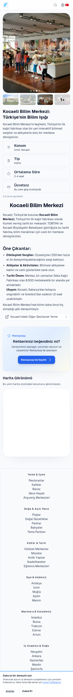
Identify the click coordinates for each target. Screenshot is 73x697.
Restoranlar (36, 480)
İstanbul (36, 617)
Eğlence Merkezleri (36, 566)
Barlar (36, 489)
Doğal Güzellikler (36, 519)
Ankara (36, 656)
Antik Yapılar (36, 557)
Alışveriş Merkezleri (36, 497)
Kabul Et (27, 691)
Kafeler (36, 484)
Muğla (36, 592)
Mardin (36, 664)
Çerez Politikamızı (52, 682)
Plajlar (36, 514)
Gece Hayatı (36, 493)
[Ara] (55, 5)
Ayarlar (10, 691)
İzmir (36, 587)
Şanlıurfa (37, 669)
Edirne (36, 630)
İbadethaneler (36, 562)
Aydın (36, 596)
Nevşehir (37, 651)
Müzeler (36, 553)
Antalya (36, 583)
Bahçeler (37, 527)
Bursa (36, 622)
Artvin (37, 634)
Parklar (36, 523)
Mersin (36, 600)
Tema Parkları (36, 532)
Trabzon (36, 626)
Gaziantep (36, 660)
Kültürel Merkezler (36, 549)
